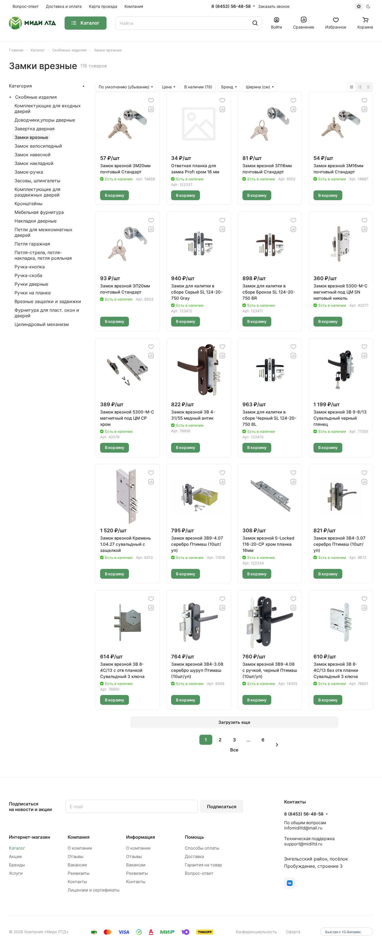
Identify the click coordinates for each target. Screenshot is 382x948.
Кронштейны (29, 203)
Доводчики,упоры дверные (45, 120)
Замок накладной (34, 163)
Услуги (16, 873)
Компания (78, 837)
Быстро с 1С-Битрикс (343, 931)
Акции (15, 856)
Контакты (77, 881)
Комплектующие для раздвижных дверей (37, 192)
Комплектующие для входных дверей (48, 108)
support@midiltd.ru (303, 844)
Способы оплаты (202, 848)
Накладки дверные (35, 221)
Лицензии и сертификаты (93, 890)
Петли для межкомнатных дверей (43, 232)
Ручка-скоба (28, 275)
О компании (80, 848)
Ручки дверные (31, 284)
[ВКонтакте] (289, 883)
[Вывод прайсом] (368, 87)
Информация (140, 837)
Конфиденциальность (256, 931)
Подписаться (221, 806)
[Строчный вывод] (360, 87)
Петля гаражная (32, 244)
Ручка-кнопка (30, 266)
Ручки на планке (33, 292)
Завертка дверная (35, 128)
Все (234, 750)
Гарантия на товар (203, 864)
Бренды (17, 864)
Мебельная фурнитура (39, 212)
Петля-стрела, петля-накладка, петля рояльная (43, 255)
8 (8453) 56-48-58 (231, 6)
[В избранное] (151, 100)
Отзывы (75, 856)
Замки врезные (31, 137)
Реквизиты (78, 873)
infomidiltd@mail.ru (303, 828)
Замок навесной (33, 154)
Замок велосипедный (38, 146)
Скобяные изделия (36, 97)
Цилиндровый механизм (42, 324)
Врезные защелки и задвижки (48, 301)
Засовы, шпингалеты (37, 180)
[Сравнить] (151, 109)
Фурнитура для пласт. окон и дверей (47, 312)
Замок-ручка (29, 172)
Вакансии (77, 864)
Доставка (194, 856)
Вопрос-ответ (199, 873)
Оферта (293, 931)
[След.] (277, 745)
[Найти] (255, 23)
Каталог (17, 848)
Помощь (194, 837)
